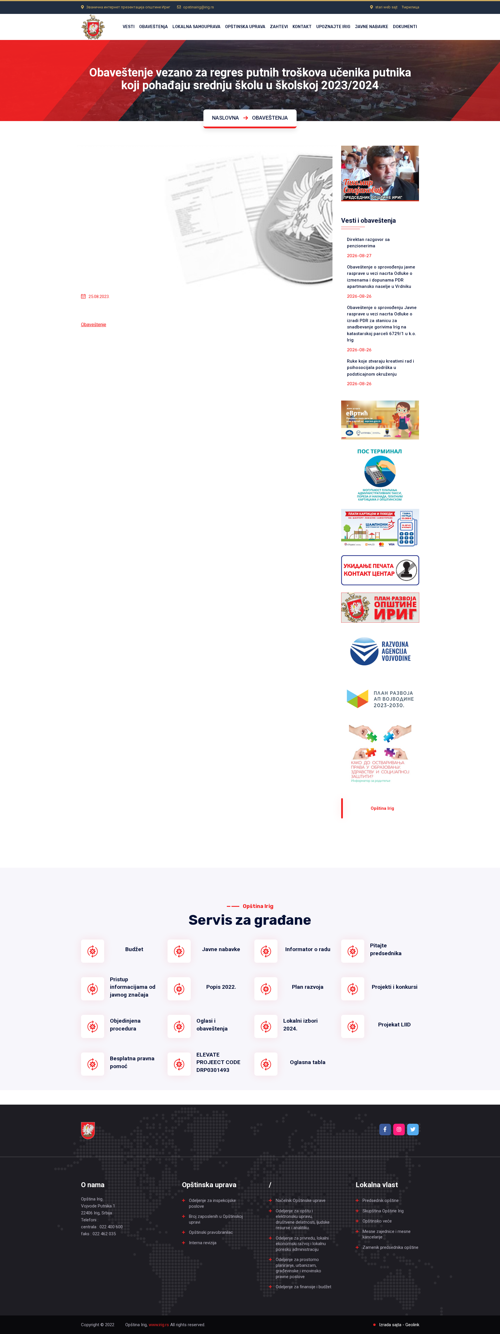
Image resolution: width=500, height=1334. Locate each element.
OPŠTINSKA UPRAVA (245, 26)
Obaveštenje (93, 324)
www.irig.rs (159, 1324)
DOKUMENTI (405, 26)
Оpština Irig (382, 808)
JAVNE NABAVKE (371, 26)
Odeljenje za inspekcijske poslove (212, 1203)
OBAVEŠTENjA (153, 26)
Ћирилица (410, 7)
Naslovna (225, 118)
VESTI (129, 26)
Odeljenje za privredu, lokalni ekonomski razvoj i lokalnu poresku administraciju (302, 1244)
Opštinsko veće (377, 1221)
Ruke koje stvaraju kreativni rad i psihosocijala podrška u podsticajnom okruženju (380, 368)
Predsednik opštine (381, 1200)
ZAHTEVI (279, 26)
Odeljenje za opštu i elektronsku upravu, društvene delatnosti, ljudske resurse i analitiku (303, 1219)
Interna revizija (202, 1242)
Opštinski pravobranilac (211, 1232)
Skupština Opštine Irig (383, 1211)
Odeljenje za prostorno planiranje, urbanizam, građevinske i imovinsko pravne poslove (298, 1268)
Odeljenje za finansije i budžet (303, 1286)
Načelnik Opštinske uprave (301, 1200)
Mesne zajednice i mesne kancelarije (387, 1234)
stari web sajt (386, 7)
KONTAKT (302, 26)
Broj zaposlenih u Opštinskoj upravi (216, 1219)
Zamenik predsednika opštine (390, 1247)
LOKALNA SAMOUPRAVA (196, 26)
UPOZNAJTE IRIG (333, 26)
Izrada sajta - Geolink (399, 1324)
